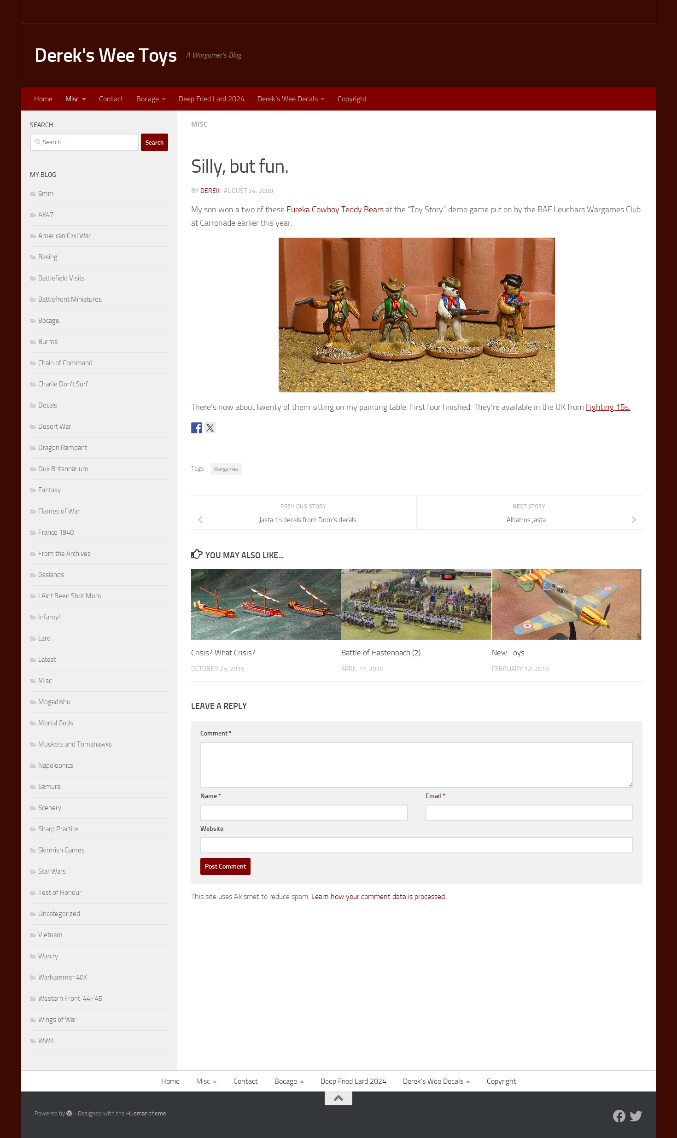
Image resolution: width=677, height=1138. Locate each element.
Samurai (50, 786)
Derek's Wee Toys (106, 55)
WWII (46, 1041)
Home (43, 98)
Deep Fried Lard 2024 (212, 98)
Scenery (49, 808)
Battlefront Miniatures (70, 299)
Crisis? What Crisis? (223, 652)
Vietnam (50, 935)
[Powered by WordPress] (69, 1113)
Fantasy (49, 490)
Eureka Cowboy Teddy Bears (335, 209)
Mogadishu (54, 702)
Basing (48, 257)
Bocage (147, 98)
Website (211, 829)
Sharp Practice (58, 829)
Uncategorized (59, 914)
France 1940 (56, 532)
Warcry (48, 956)
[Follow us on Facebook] (619, 1116)
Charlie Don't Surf (63, 384)
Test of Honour (60, 892)
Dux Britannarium (63, 469)
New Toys (508, 652)
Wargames (226, 469)
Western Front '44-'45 (70, 998)
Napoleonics (55, 765)
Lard (44, 638)
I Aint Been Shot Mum (69, 596)
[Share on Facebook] (196, 427)
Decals (47, 405)
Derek (210, 191)
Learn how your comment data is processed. (378, 896)
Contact (111, 98)
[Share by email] (236, 427)
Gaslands (51, 575)
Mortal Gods (55, 723)
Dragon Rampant (62, 448)
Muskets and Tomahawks (75, 744)
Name (210, 796)
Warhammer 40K (62, 977)
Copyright (352, 98)
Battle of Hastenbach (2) (380, 652)
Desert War (54, 426)
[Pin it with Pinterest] (223, 427)
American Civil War (64, 236)
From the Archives (64, 553)
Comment (216, 733)
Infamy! (49, 617)
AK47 (45, 214)
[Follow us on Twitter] (636, 1116)
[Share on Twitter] (210, 427)
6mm (46, 193)
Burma (48, 342)
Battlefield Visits (61, 278)
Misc (72, 98)
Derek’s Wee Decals (287, 98)
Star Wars (52, 871)
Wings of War (57, 1019)
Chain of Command (65, 363)
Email (435, 796)
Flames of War (59, 511)
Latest (47, 659)
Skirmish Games (61, 850)
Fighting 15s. (608, 407)
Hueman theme (146, 1113)
